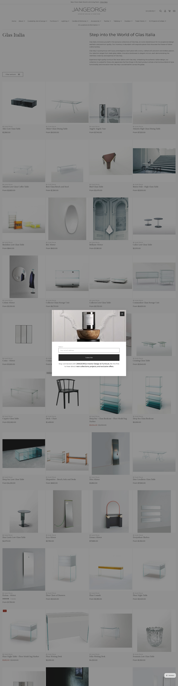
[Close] (122, 314)
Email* (61, 347)
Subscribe (89, 357)
